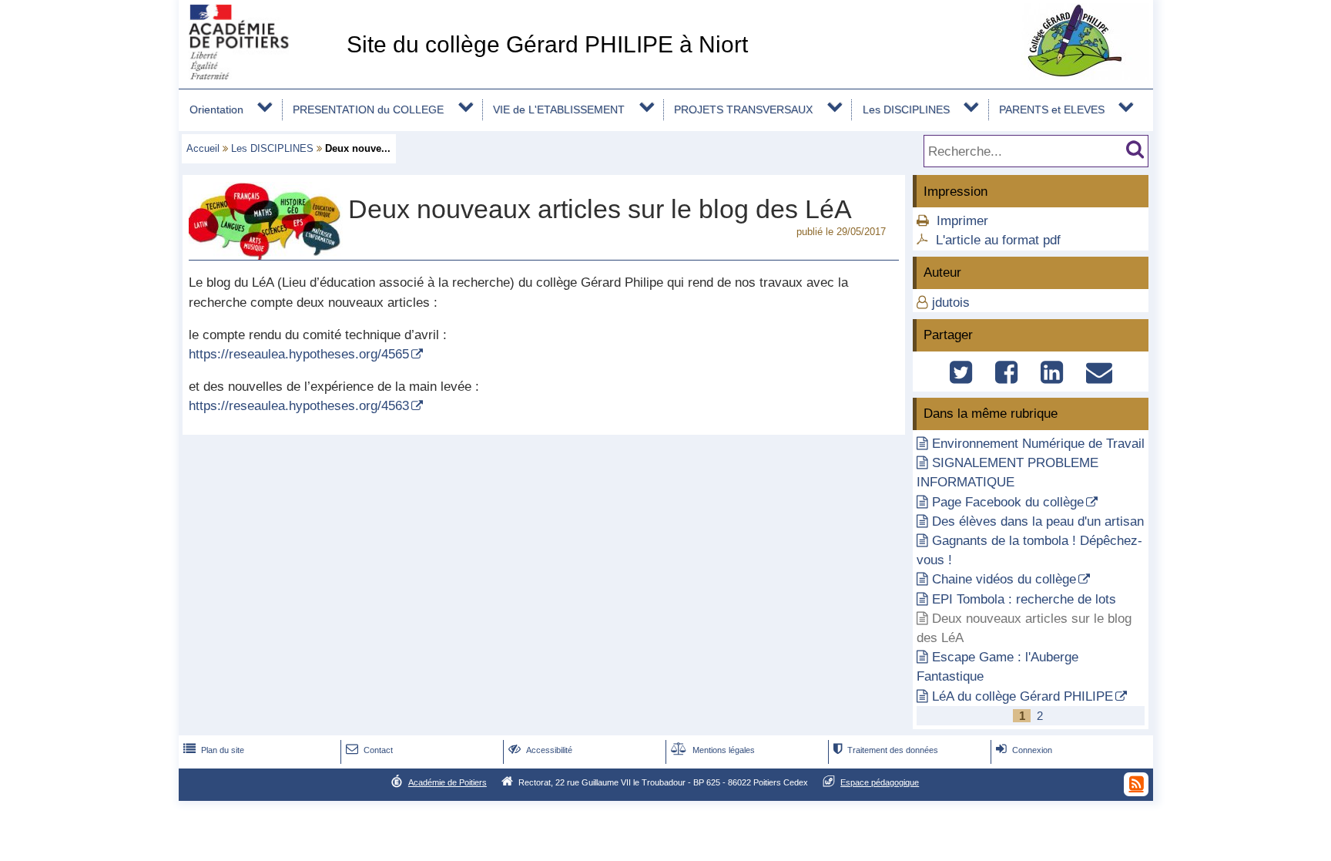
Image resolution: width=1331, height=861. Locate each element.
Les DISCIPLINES (906, 109)
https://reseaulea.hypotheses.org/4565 (299, 354)
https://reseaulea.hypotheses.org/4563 (299, 406)
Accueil (203, 148)
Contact (369, 750)
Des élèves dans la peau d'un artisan (1038, 521)
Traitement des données (885, 750)
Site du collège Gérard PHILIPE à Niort (547, 44)
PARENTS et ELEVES (1052, 109)
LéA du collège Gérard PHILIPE (1022, 696)
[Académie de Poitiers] (260, 75)
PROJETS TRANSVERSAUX (743, 109)
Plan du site (213, 750)
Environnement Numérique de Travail (1038, 443)
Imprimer (962, 221)
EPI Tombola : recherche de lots (1024, 599)
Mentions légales (713, 750)
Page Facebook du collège (1008, 502)
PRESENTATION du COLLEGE (368, 109)
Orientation (216, 109)
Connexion (1024, 750)
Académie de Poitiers (447, 782)
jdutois (951, 302)
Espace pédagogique (879, 782)
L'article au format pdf (998, 240)
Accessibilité (540, 750)
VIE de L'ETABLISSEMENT (559, 109)
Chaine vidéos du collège (1004, 579)
